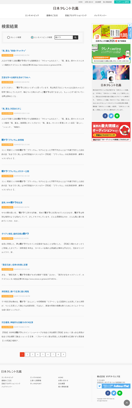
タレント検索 (15, 37)
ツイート (113, 393)
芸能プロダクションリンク (76, 15)
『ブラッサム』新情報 (13, 140)
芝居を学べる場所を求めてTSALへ (16, 77)
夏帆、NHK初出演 (12, 202)
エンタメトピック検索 (43, 37)
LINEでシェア (119, 393)
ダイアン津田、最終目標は (15, 234)
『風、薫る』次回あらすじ (11, 109)
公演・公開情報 (35, 380)
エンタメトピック (32, 15)
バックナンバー (100, 15)
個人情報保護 (107, 2)
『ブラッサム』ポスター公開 (15, 171)
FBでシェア (107, 393)
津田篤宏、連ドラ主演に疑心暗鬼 (15, 291)
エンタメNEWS (35, 377)
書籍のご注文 (52, 15)
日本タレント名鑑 (66, 8)
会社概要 (98, 2)
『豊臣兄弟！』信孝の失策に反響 (15, 265)
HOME (81, 2)
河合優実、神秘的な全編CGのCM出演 (17, 322)
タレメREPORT (36, 383)
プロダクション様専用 (122, 2)
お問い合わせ (89, 2)
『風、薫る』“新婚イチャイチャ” (14, 51)
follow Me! (130, 31)
